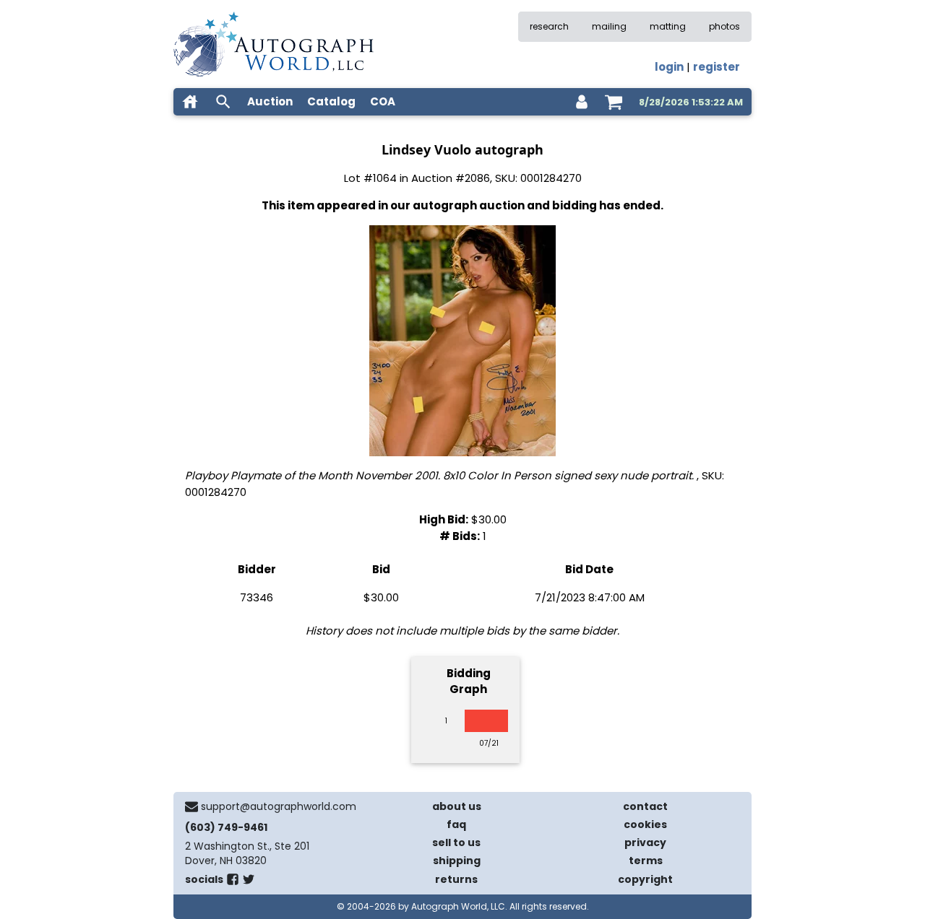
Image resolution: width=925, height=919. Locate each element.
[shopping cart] (613, 102)
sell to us (456, 842)
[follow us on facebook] (232, 882)
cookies (645, 824)
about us (456, 806)
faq (456, 824)
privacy (645, 842)
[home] (190, 102)
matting (668, 26)
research (549, 26)
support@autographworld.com (278, 806)
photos (724, 26)
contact (645, 806)
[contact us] (191, 806)
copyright (645, 879)
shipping (457, 860)
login (669, 66)
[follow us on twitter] (248, 882)
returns (456, 879)
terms (646, 860)
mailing (609, 26)
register (716, 66)
